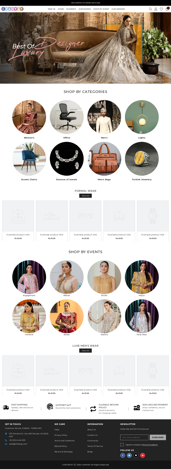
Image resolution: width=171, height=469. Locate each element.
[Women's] (29, 117)
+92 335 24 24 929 (17, 440)
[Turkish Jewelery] (142, 159)
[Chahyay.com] (29, 277)
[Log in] (155, 9)
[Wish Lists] (161, 9)
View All (85, 196)
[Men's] (104, 117)
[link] (20, 407)
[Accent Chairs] (29, 159)
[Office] (67, 117)
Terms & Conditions (150, 445)
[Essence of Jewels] (67, 159)
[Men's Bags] (104, 159)
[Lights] (142, 117)
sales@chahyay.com (18, 444)
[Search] (150, 9)
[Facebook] (122, 455)
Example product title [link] (18, 234)
